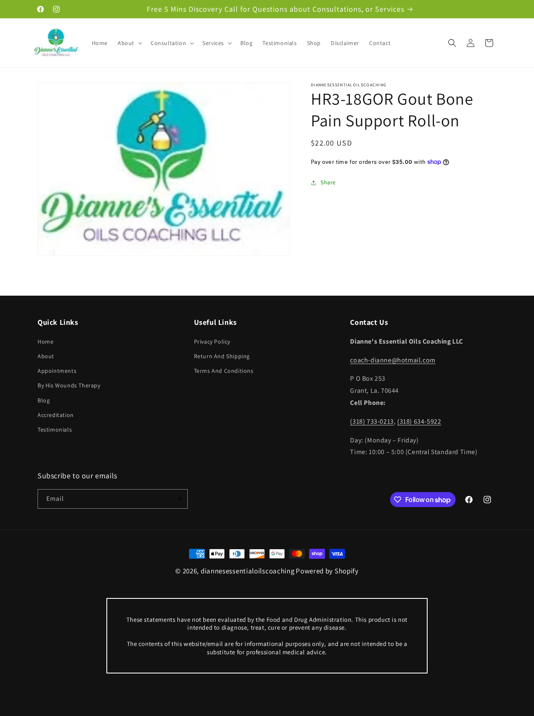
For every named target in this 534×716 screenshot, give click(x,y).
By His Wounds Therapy (69, 385)
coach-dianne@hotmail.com (392, 360)
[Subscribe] (178, 499)
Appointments (57, 370)
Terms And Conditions (224, 370)
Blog (44, 400)
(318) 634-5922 (419, 421)
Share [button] (328, 182)
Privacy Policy (212, 341)
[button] (129, 43)
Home (45, 341)
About (46, 356)
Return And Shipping (222, 356)
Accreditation (56, 415)
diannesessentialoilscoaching (248, 570)
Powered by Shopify (327, 570)
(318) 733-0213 (371, 421)
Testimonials (55, 429)
